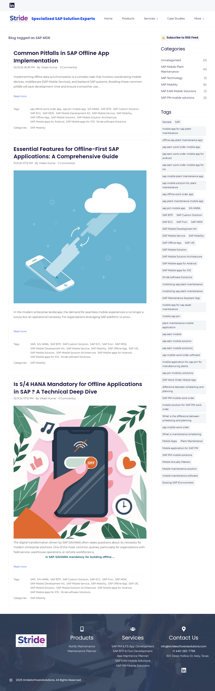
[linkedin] (12, 7)
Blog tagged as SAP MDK (29, 37)
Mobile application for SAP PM (180, 448)
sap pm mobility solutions (177, 373)
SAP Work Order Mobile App (179, 379)
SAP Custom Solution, (126, 109)
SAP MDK (197, 221)
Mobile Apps (169, 441)
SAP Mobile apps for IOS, (81, 121)
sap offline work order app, (46, 109)
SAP (177, 122)
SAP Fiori (182, 221)
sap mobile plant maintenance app (182, 176)
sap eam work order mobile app (181, 147)
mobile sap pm (171, 316)
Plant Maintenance (192, 441)
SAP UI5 (189, 242)
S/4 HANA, (94, 109)
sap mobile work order (175, 427)
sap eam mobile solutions (177, 348)
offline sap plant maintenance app (182, 140)
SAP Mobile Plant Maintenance (172, 69)
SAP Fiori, (108, 344)
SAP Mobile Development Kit (179, 228)
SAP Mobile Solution (174, 249)
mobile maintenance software (180, 475)
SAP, (33, 344)
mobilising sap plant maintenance (182, 284)
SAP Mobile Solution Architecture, (97, 117)
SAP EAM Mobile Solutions (178, 91)
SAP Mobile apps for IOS (176, 270)
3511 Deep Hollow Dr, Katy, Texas (187, 656)
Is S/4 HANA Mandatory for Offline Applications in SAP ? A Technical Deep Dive (78, 387)
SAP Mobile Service (173, 235)
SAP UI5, (134, 348)
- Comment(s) (67, 67)
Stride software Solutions (111, 121)
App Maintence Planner (133, 656)
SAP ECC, (36, 113)
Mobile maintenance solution (179, 468)
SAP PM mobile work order (178, 398)
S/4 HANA (194, 208)
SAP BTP (167, 215)
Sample (166, 122)
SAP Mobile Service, (104, 113)
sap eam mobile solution (176, 341)
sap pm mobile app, (75, 109)
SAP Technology (172, 78)
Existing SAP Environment (178, 482)
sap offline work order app (177, 194)
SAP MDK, (49, 113)
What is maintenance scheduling (181, 434)
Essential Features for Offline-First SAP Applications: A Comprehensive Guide (66, 152)
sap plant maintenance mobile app (182, 201)
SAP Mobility (38, 127)
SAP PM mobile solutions (177, 97)
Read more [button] (20, 96)
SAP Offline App (171, 242)
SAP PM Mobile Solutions (132, 665)
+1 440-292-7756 (183, 651)
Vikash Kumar (49, 67)
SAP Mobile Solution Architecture (182, 256)
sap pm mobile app (173, 208)
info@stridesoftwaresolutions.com (183, 646)
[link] (31, 636)
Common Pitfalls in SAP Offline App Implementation (61, 56)
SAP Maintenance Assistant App (181, 298)
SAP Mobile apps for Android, (48, 121)
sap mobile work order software (181, 355)
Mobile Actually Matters (176, 461)
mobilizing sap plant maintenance (182, 291)
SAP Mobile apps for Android (179, 263)
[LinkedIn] (183, 670)
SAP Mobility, (125, 113)
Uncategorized (171, 60)
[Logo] (18, 18)
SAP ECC (167, 221)
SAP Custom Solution (189, 215)
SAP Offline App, (40, 117)
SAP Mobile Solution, (64, 117)
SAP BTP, (107, 109)
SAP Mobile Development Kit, (74, 113)
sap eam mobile (171, 334)
